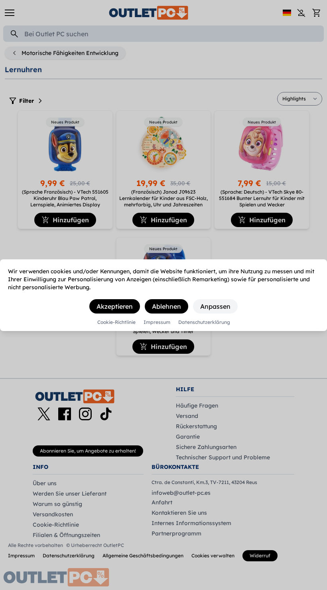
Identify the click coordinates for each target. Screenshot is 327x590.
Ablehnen (166, 306)
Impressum (157, 322)
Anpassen (215, 306)
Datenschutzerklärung (204, 322)
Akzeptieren (115, 306)
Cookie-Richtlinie (116, 322)
